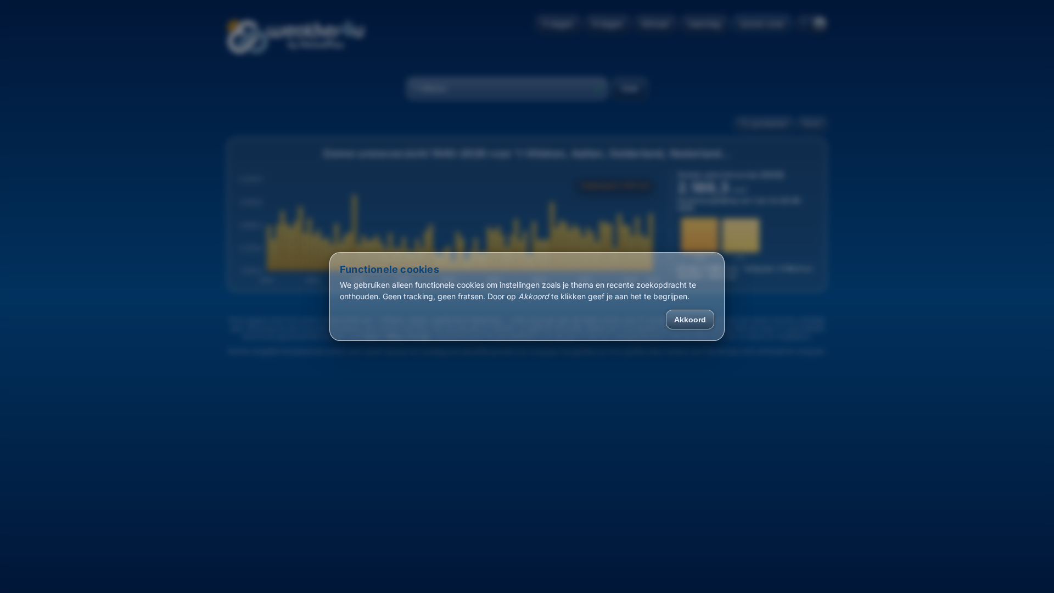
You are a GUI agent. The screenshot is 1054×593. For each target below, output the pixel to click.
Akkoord (690, 319)
